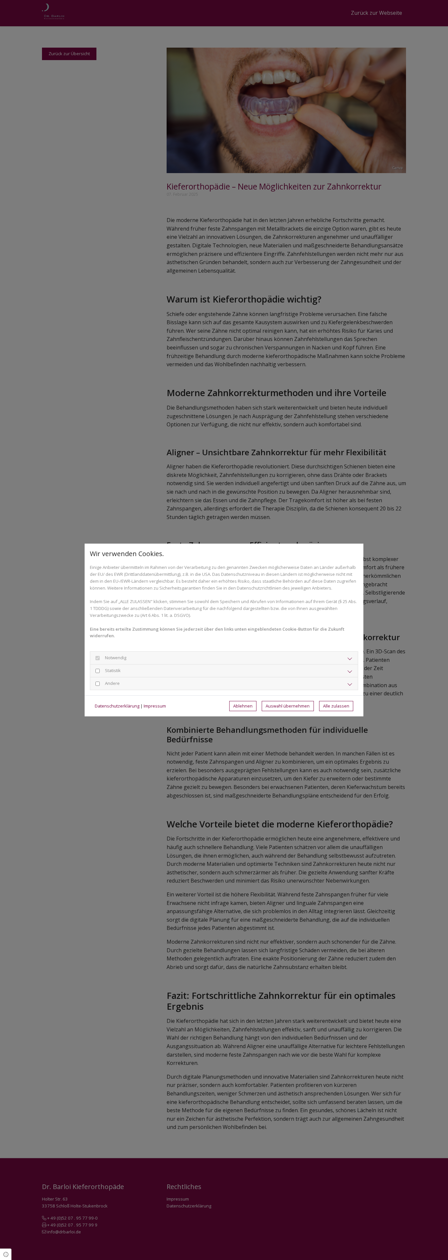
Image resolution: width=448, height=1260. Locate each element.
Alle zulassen (336, 706)
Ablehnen (243, 706)
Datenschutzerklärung (117, 706)
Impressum (155, 706)
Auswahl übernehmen (288, 706)
